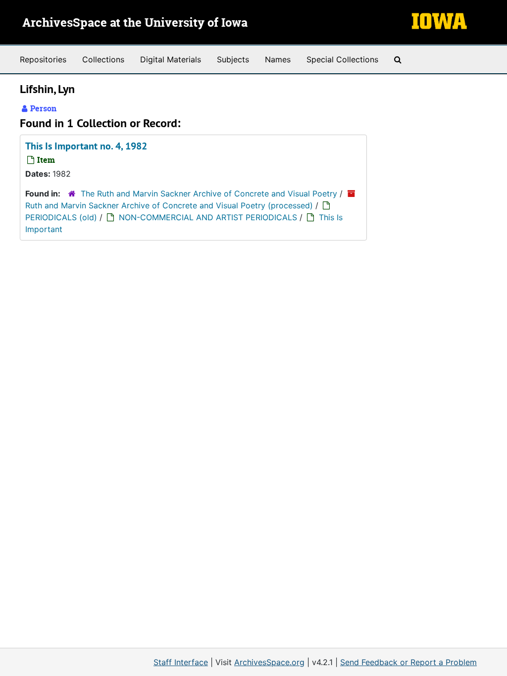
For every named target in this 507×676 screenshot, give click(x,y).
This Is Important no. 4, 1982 (86, 146)
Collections (103, 59)
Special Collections (342, 59)
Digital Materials (170, 59)
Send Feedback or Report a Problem (408, 662)
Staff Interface (180, 662)
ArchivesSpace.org (269, 662)
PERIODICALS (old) (61, 217)
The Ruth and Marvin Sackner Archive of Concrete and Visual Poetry (209, 193)
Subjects (233, 59)
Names (278, 59)
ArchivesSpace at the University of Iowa (135, 23)
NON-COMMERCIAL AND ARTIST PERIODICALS (208, 217)
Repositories (43, 59)
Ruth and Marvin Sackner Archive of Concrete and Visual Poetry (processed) (169, 205)
